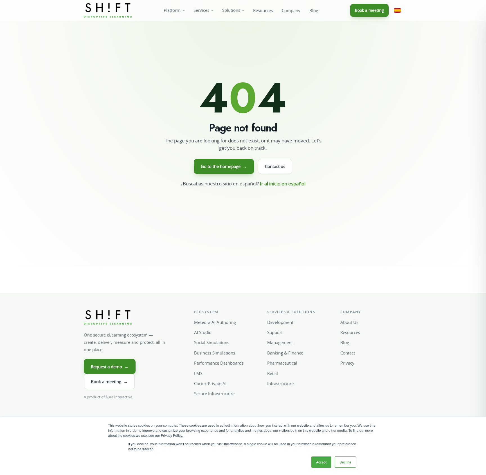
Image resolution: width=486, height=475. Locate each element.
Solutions (231, 10)
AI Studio (203, 332)
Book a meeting (369, 10)
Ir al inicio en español (282, 183)
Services (201, 10)
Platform (172, 10)
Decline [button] (345, 462)
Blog (313, 10)
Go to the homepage (224, 166)
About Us (349, 322)
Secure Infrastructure (214, 393)
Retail (272, 373)
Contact (347, 353)
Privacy (347, 363)
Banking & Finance (285, 353)
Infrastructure (280, 383)
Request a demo (110, 366)
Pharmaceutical (282, 363)
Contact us (275, 166)
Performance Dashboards (219, 363)
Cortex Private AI (210, 383)
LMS (198, 373)
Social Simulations (211, 342)
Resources (263, 10)
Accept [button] (321, 462)
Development (280, 322)
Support (275, 332)
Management (280, 342)
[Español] (397, 10)
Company (291, 10)
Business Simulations (214, 353)
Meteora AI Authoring (215, 322)
